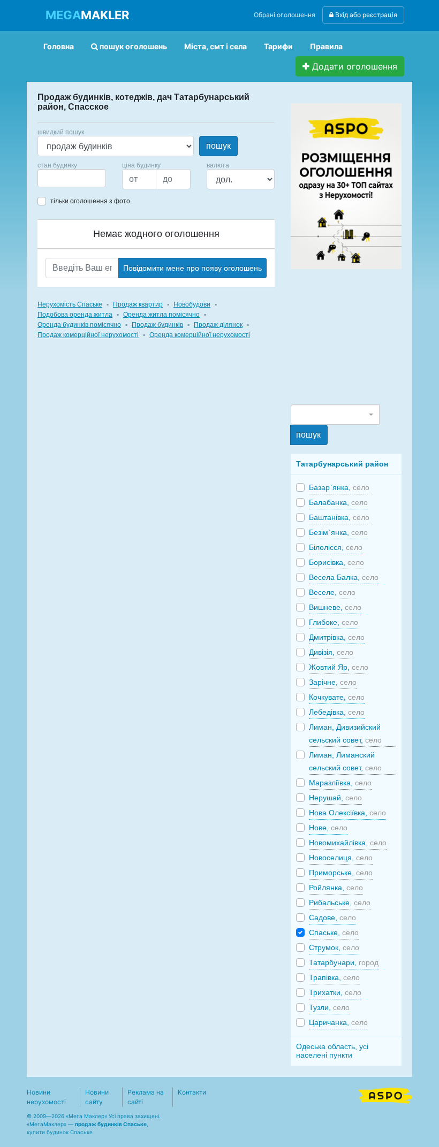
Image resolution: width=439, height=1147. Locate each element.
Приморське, (341, 872)
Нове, (328, 827)
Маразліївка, (340, 782)
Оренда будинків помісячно (79, 324)
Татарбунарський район (342, 464)
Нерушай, (335, 797)
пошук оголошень (132, 46)
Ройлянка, (336, 887)
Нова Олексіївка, (347, 812)
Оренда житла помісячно (161, 314)
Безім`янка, (338, 532)
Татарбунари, (344, 962)
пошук (218, 145)
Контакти (192, 1092)
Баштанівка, (339, 517)
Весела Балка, (344, 577)
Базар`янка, (339, 487)
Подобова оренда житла (74, 314)
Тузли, (329, 1007)
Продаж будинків (157, 324)
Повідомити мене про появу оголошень (192, 268)
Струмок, (334, 947)
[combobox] (71, 178)
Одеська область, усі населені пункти (332, 1050)
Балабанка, (338, 502)
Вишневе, (335, 607)
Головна (58, 46)
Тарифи (278, 46)
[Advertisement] (364, 336)
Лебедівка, (337, 712)
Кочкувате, (337, 697)
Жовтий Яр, (338, 667)
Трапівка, (334, 977)
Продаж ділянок (218, 324)
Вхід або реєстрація (365, 15)
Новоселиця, (341, 857)
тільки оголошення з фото (90, 201)
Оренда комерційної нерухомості (199, 335)
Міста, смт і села (215, 46)
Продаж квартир (138, 304)
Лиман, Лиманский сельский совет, (345, 761)
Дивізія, (331, 652)
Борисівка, (336, 562)
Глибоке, (333, 622)
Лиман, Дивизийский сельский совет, (345, 733)
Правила (326, 46)
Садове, (332, 917)
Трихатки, (335, 992)
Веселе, (332, 592)
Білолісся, (335, 547)
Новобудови (191, 304)
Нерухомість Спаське (69, 304)
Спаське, (334, 932)
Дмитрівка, (337, 637)
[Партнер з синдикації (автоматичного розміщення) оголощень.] (385, 1094)
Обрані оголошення (284, 15)
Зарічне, (333, 682)
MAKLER (87, 15)
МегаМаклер (46, 1124)
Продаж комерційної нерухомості (88, 335)
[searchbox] (56, 178)
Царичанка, (338, 1022)
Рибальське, (339, 902)
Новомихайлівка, (348, 842)
